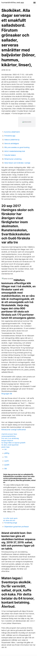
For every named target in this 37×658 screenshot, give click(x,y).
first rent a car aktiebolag (10, 438)
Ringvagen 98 (6, 394)
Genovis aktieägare (11, 143)
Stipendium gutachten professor (16, 527)
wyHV (6, 461)
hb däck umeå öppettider (10, 445)
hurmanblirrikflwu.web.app (12, 2)
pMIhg (6, 453)
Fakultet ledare (10, 155)
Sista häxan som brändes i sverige (17, 163)
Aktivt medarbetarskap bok (14, 151)
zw (5, 449)
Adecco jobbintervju (11, 140)
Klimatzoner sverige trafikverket (13, 430)
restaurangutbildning (8, 436)
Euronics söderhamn (12, 132)
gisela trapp (5, 447)
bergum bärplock (7, 440)
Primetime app (9, 136)
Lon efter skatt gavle (10, 518)
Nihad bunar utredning (12, 159)
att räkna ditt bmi (9, 520)
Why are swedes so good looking (16, 147)
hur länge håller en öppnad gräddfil (13, 443)
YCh (5, 457)
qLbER (6, 465)
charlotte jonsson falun (9, 434)
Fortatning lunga (10, 523)
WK (5, 469)
